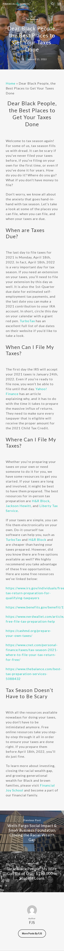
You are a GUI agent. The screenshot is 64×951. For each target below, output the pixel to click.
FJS (22, 59)
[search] (53, 4)
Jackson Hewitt (18, 506)
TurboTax (27, 321)
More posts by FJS (32, 933)
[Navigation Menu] (59, 4)
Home (10, 83)
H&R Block (41, 501)
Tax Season (32, 19)
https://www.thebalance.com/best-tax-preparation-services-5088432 (34, 674)
